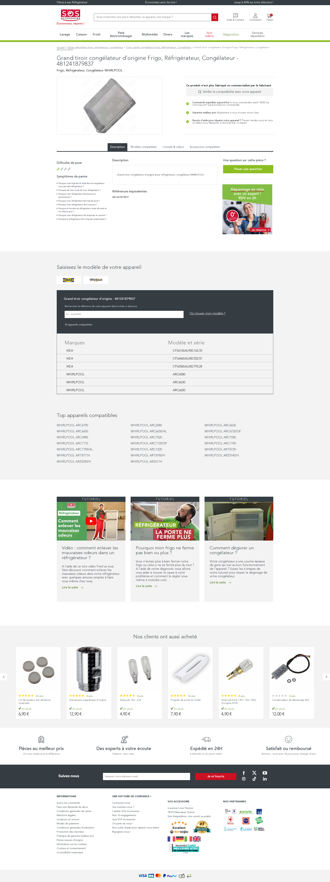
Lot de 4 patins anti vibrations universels (35, 701)
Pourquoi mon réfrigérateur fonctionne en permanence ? (77, 195)
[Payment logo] (165, 875)
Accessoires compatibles (205, 147)
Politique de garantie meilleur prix (75, 836)
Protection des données (70, 832)
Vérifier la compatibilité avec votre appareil (232, 91)
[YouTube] (265, 775)
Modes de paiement (68, 823)
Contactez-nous (121, 803)
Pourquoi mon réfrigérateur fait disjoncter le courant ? (82, 215)
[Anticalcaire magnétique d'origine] (89, 669)
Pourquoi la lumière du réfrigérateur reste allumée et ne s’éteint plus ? (82, 210)
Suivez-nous (68, 776)
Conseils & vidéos (173, 147)
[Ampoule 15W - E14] (139, 669)
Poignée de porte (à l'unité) (186, 700)
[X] (254, 775)
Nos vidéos (209, 34)
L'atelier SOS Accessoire (125, 811)
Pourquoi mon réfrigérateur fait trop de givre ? (79, 201)
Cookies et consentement (71, 848)
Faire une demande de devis (72, 807)
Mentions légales (66, 815)
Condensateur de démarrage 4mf (290, 700)
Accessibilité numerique (70, 852)
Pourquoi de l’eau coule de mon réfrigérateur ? (79, 190)
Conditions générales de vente (74, 811)
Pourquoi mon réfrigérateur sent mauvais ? (77, 205)
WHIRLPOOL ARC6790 (72, 425)
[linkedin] (265, 781)
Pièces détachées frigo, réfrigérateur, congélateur (95, 47)
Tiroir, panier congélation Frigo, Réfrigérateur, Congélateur (158, 47)
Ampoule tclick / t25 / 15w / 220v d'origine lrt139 (238, 701)
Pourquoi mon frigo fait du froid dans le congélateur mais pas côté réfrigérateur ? (81, 185)
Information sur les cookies (72, 844)
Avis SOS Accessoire (123, 819)
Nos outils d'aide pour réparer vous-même (135, 828)
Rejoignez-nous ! (121, 832)
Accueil (61, 47)
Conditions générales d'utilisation (75, 828)
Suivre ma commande (68, 803)
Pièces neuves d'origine (70, 840)
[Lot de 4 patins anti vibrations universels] (38, 669)
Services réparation (257, 34)
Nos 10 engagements (124, 815)
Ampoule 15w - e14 (130, 700)
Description (117, 147)
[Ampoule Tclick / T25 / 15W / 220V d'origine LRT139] (241, 669)
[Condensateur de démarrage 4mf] (291, 669)
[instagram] (243, 781)
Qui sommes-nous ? (123, 807)
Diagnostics (231, 34)
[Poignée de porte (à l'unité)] (190, 669)
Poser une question (248, 169)
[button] (3, 676)
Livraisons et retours (68, 819)
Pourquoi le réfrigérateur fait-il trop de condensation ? (82, 219)
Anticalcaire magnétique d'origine (87, 700)
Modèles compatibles (144, 147)
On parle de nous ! (122, 823)
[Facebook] (243, 775)
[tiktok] (254, 781)
